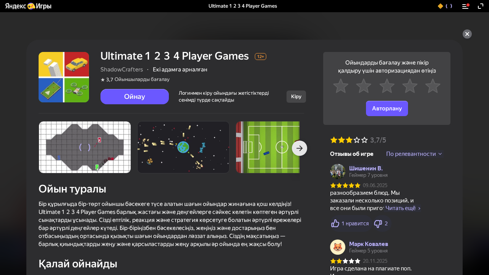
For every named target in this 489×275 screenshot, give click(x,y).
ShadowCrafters (121, 69)
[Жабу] (467, 34)
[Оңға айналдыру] (299, 148)
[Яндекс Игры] (28, 6)
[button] (28, 6)
